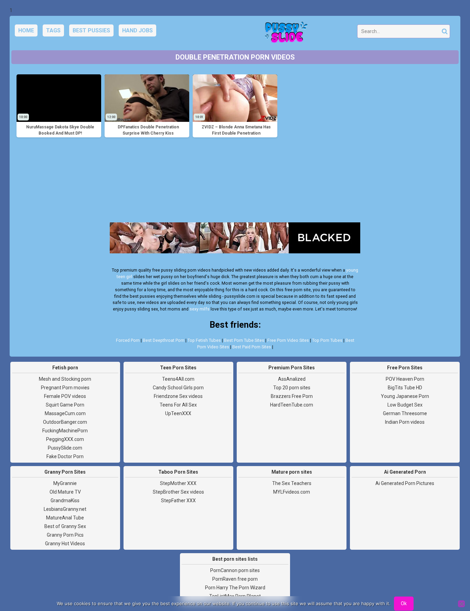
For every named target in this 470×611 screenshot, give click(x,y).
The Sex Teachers (291, 483)
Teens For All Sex (178, 405)
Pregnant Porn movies (65, 387)
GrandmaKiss (65, 500)
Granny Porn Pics (65, 535)
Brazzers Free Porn (292, 396)
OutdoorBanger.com (65, 422)
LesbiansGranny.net (65, 509)
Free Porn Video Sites (288, 340)
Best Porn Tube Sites (244, 340)
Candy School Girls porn (178, 387)
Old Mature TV (65, 492)
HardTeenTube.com (291, 405)
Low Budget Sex (405, 405)
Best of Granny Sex (65, 526)
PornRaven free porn (235, 579)
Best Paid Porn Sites (251, 346)
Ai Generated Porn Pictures (404, 483)
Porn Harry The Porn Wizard (235, 587)
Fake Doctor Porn (65, 456)
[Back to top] (449, 580)
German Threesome (405, 413)
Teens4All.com (178, 379)
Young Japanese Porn (405, 396)
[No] (461, 603)
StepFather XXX (178, 500)
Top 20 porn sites (291, 387)
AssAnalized (292, 379)
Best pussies (91, 30)
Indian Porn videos (405, 422)
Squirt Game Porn (65, 405)
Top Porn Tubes (327, 340)
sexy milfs (200, 309)
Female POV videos (65, 396)
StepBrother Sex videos (178, 492)
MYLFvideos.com (291, 492)
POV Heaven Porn (405, 379)
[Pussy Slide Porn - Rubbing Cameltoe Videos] (284, 33)
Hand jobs (137, 30)
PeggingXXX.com (65, 439)
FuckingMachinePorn (65, 430)
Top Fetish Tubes (204, 340)
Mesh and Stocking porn (65, 379)
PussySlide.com (65, 448)
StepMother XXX (178, 483)
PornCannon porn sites (235, 570)
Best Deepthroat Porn (163, 340)
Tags (53, 30)
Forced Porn (128, 340)
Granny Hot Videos (65, 543)
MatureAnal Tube (65, 517)
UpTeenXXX (178, 413)
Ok (404, 603)
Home (26, 30)
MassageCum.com (65, 413)
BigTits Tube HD (405, 387)
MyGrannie (65, 483)
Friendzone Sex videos (178, 396)
